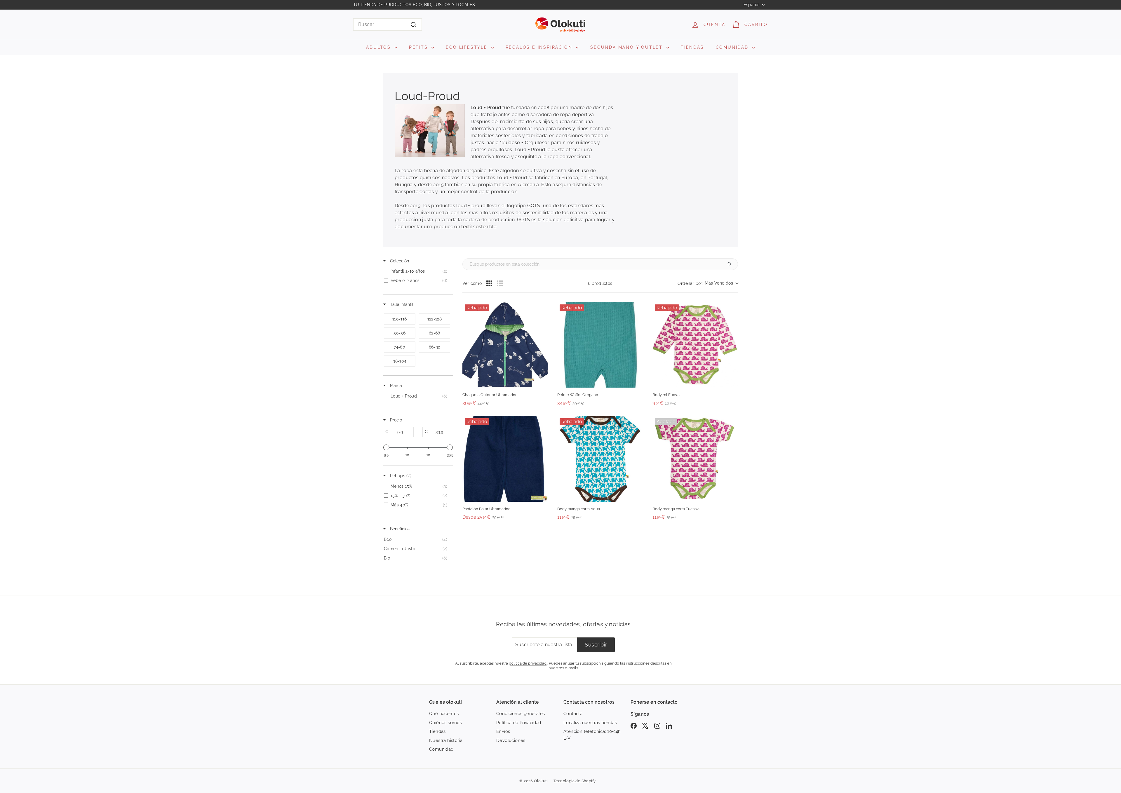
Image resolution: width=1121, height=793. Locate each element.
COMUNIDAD (733, 47)
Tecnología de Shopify (574, 781)
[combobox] (387, 24)
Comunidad (441, 749)
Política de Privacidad (518, 722)
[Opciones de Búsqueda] (732, 264)
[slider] (386, 447)
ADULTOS (379, 47)
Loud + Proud (486, 107)
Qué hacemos (444, 713)
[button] (708, 283)
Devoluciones (510, 740)
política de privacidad (527, 663)
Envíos (503, 731)
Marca (395, 385)
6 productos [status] (600, 283)
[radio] (489, 283)
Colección (399, 261)
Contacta (572, 713)
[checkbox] (417, 271)
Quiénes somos (445, 722)
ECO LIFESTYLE (467, 47)
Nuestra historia (445, 740)
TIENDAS (692, 47)
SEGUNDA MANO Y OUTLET (627, 47)
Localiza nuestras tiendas (590, 722)
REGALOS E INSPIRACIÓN (540, 47)
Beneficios (399, 529)
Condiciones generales (520, 713)
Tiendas (437, 731)
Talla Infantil (401, 304)
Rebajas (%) (400, 475)
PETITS (419, 47)
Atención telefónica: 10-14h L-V (592, 735)
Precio (395, 420)
